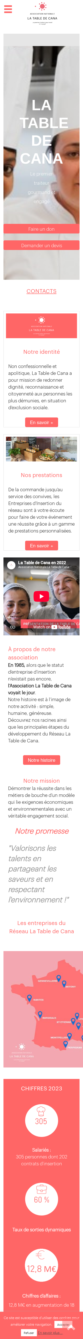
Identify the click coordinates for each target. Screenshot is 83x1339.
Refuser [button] (29, 1333)
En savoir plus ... (50, 1332)
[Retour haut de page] (71, 1327)
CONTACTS (41, 290)
